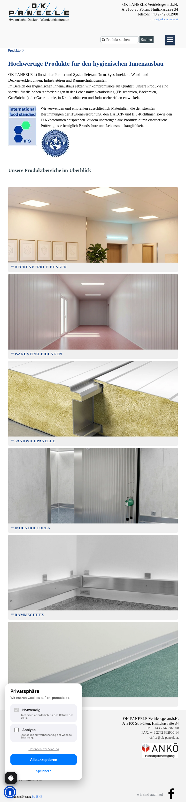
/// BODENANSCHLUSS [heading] (93, 651)
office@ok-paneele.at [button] (164, 19)
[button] (11, 778)
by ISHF (37, 796)
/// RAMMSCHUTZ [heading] (93, 562)
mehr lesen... (93, 241)
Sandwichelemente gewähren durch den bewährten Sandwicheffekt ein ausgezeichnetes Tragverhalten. (93, 401)
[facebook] (171, 794)
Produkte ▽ (16, 50)
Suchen (146, 40)
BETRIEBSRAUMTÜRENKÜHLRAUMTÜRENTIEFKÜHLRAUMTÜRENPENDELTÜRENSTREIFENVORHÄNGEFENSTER (93, 488)
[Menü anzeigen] (170, 40)
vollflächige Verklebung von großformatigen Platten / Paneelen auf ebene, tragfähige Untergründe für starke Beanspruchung (93, 314)
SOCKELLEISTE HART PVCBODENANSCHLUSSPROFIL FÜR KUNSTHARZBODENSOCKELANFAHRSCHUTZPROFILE (93, 661)
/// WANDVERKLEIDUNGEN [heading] (93, 305)
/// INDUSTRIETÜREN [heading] (93, 470)
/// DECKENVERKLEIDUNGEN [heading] (93, 216)
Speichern (43, 771)
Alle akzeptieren (43, 760)
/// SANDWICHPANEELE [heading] (93, 392)
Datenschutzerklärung (44, 749)
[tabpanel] (140, 12)
